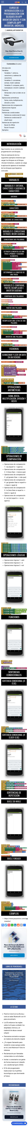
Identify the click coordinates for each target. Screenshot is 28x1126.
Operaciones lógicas (9, 108)
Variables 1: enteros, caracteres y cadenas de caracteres (12, 75)
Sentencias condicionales (11, 113)
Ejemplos (5, 130)
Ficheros (5, 90)
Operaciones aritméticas (10, 98)
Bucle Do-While (9, 125)
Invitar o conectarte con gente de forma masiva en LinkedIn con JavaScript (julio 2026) (14, 1062)
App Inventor (18, 30)
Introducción (6, 68)
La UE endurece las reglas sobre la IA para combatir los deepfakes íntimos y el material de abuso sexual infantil (14, 1028)
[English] (16, 2)
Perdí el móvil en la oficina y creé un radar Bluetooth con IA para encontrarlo (15, 1016)
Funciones (5, 110)
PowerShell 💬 (19, 1123)
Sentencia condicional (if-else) (14, 115)
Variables (5, 70)
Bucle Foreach (9, 127)
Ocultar (18, 64)
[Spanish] (18, 2)
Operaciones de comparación (12, 105)
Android (9, 30)
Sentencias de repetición (10, 122)
